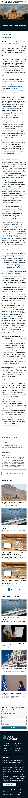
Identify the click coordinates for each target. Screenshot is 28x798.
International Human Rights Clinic (15, 81)
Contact (6, 751)
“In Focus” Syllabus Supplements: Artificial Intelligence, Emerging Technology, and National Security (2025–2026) (13, 582)
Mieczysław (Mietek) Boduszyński (17, 696)
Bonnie (6, 455)
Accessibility (19, 794)
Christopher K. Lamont (9, 697)
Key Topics (17, 743)
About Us (6, 743)
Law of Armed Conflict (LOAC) (15, 445)
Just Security (12, 559)
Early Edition (6, 712)
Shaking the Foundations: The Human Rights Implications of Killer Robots (13, 236)
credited (20, 133)
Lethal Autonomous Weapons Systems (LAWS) (12, 447)
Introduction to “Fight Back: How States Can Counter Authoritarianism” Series (13, 669)
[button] (25, 2)
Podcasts (17, 751)
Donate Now (10, 784)
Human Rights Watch (7, 79)
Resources (17, 748)
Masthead (6, 745)
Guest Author (4, 445)
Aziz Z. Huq (23, 671)
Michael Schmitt (13, 505)
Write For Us (7, 748)
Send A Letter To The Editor (14, 473)
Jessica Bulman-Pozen (14, 647)
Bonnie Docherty (7, 34)
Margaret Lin (19, 530)
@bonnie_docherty (16, 457)
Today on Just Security (9, 713)
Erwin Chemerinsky (13, 671)
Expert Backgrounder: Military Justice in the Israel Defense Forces (13, 503)
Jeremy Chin (12, 530)
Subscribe (13, 728)
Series (16, 745)
